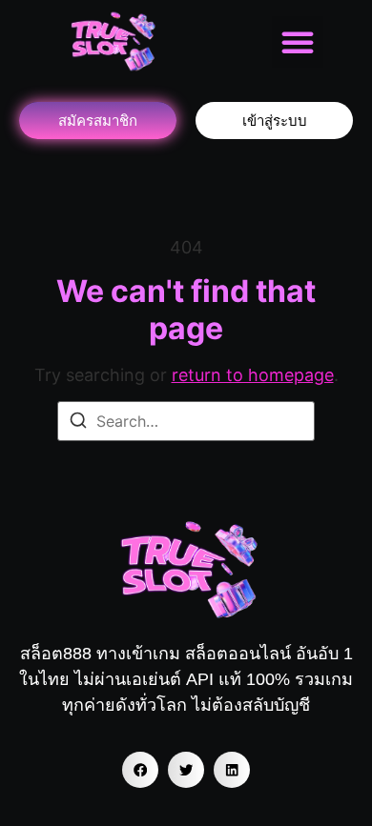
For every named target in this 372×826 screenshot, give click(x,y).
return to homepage (253, 375)
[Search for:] (186, 421)
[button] (297, 42)
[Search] (78, 423)
